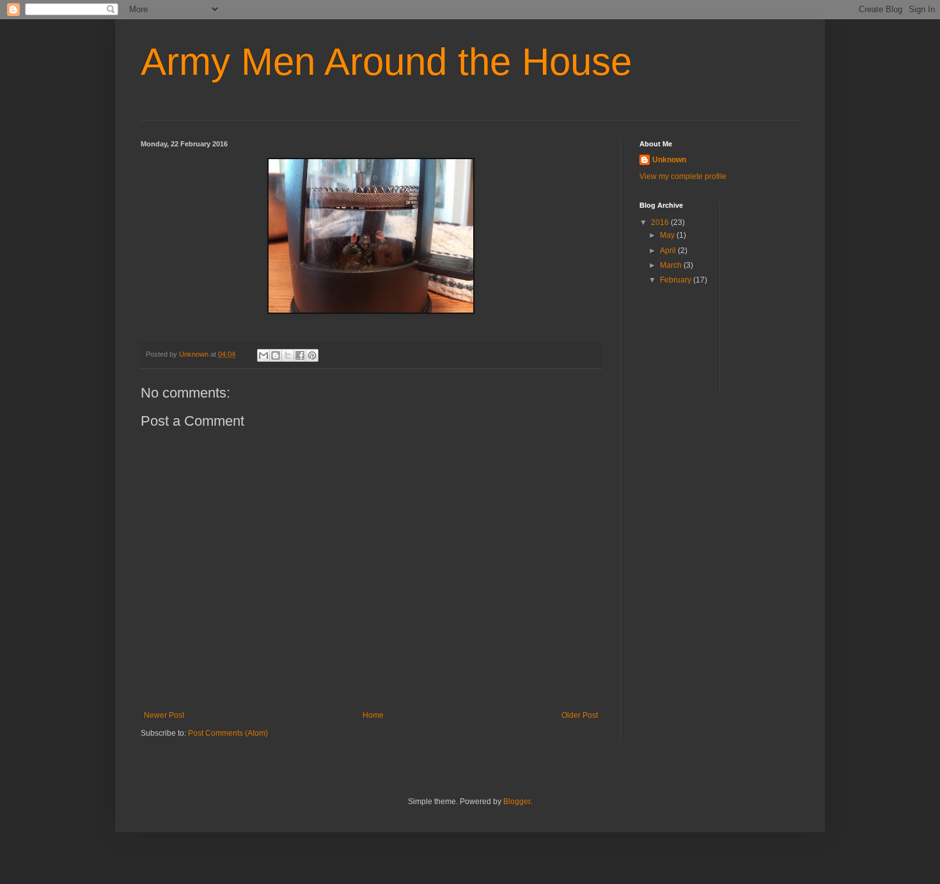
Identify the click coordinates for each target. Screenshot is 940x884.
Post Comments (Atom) (228, 733)
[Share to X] (287, 355)
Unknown (669, 159)
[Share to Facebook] (300, 355)
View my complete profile (682, 176)
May (668, 235)
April (669, 250)
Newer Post (164, 715)
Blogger (516, 801)
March (672, 265)
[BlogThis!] (275, 355)
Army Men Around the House (386, 61)
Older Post (579, 715)
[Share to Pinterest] (312, 355)
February (676, 279)
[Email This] (263, 355)
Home (373, 715)
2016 (661, 222)
